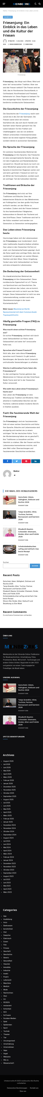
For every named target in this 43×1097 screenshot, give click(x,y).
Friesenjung (24, 114)
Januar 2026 (8, 783)
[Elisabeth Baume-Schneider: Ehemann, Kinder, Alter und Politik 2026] (9, 532)
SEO (5, 1012)
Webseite (7, 1057)
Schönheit (7, 1009)
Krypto (6, 977)
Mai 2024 (7, 847)
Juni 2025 (7, 806)
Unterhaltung (8, 1044)
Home (5, 11)
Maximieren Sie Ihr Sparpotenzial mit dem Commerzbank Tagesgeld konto (20, 312)
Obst (5, 996)
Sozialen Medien (9, 1018)
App (4, 916)
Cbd (4, 932)
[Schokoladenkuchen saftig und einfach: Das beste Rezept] (9, 549)
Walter (12, 41)
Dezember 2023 (9, 863)
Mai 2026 (7, 771)
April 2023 (7, 889)
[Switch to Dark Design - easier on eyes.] (35, 4)
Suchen (6, 562)
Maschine (7, 983)
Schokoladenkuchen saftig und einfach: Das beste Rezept (28, 549)
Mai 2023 (7, 886)
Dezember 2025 (9, 787)
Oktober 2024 (8, 831)
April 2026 (7, 774)
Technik (6, 1031)
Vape (5, 1050)
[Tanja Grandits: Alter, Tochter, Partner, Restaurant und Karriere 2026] (9, 514)
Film (5, 945)
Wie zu (5, 1060)
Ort (4, 999)
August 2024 (8, 838)
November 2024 (9, 828)
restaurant (7, 1005)
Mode (5, 990)
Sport (5, 1028)
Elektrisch (7, 938)
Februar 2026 (8, 780)
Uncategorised (9, 1041)
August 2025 (8, 799)
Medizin (6, 986)
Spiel (5, 1021)
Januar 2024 (8, 860)
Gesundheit (7, 961)
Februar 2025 (8, 819)
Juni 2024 (7, 844)
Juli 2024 (6, 841)
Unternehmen (8, 1047)
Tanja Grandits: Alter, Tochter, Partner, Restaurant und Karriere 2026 (28, 515)
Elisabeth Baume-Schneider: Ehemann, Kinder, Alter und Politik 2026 (28, 533)
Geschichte (7, 954)
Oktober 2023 (8, 870)
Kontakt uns (34, 1088)
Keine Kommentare (16, 44)
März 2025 (7, 815)
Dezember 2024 (9, 825)
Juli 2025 (6, 803)
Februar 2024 (8, 857)
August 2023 (8, 876)
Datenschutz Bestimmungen (17, 1088)
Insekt (5, 974)
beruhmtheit (8, 929)
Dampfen (7, 935)
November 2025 (9, 790)
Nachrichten (8, 993)
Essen (5, 942)
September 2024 (9, 835)
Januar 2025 (8, 822)
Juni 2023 (7, 883)
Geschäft (7, 951)
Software (7, 1015)
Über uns (23, 1091)
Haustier (6, 964)
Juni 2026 (7, 767)
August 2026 (8, 761)
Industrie (6, 970)
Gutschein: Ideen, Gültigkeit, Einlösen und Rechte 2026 (28, 499)
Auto (5, 922)
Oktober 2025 (8, 793)
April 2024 (7, 851)
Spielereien (7, 1025)
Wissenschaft (8, 1063)
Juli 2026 (6, 764)
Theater (6, 1034)
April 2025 (7, 812)
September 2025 (9, 796)
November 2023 (9, 867)
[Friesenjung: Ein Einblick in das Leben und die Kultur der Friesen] (21, 61)
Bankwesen (8, 17)
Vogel (5, 1054)
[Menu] (4, 4)
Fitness (6, 948)
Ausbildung (7, 919)
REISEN (6, 1002)
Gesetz (6, 958)
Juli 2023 (6, 879)
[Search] (39, 3)
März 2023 (7, 892)
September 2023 (9, 873)
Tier (4, 1037)
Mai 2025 (7, 809)
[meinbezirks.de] (21, 3)
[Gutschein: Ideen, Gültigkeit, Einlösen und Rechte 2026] (9, 500)
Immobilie (7, 967)
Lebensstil (7, 980)
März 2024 (7, 854)
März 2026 (7, 777)
